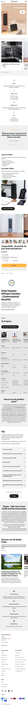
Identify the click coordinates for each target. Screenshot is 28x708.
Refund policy (4, 686)
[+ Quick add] (20, 60)
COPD (2, 666)
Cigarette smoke (4, 664)
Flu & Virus (3, 662)
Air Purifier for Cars (19, 666)
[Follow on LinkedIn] (12, 691)
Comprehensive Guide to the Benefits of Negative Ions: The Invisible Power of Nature (11, 574)
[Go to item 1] (3, 242)
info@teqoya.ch (4, 645)
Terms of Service (4, 684)
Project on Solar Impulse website (8, 309)
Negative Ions (4, 659)
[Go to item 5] (20, 242)
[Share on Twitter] (8, 273)
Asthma (2, 653)
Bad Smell (3, 657)
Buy (22, 12)
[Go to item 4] (15, 242)
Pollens (2, 673)
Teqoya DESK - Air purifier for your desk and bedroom (14, 247)
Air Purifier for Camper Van (20, 668)
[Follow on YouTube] (9, 691)
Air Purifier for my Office (20, 664)
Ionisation (3, 671)
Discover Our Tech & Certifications (10, 326)
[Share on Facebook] (5, 273)
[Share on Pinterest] (10, 273)
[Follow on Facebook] (2, 691)
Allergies (3, 675)
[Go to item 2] (7, 242)
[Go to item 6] (24, 242)
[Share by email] (12, 273)
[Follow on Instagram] (5, 691)
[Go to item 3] (11, 242)
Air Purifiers (17, 653)
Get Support (14, 496)
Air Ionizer (17, 655)
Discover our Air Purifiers (8, 208)
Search (2, 682)
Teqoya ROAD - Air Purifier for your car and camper (6, 340)
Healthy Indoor (4, 655)
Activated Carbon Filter (6, 668)
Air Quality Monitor (19, 671)
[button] (4, 251)
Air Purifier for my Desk (20, 662)
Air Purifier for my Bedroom (20, 659)
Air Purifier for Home (19, 657)
